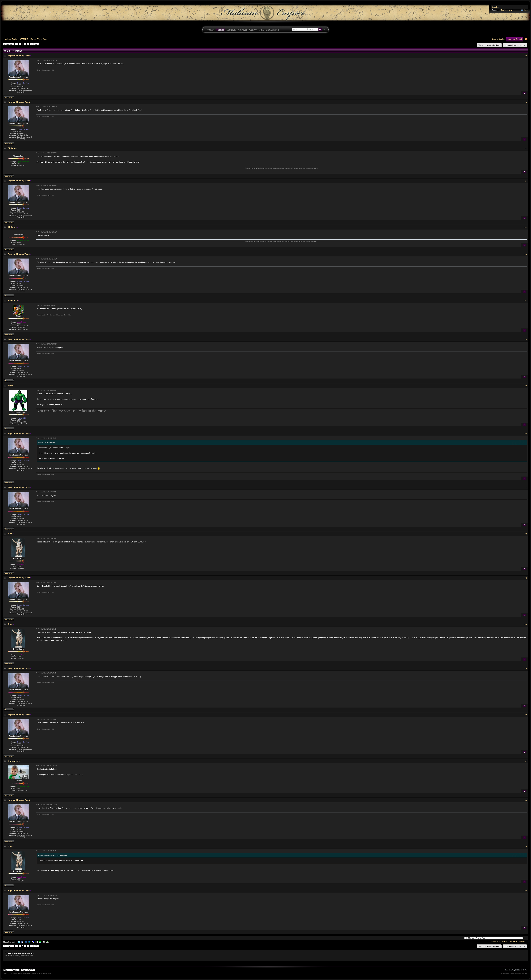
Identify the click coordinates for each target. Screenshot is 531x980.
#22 (526, 102)
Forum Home (17, 973)
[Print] (44, 942)
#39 (526, 846)
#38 (526, 800)
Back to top (9, 97)
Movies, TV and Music (38, 39)
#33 (526, 578)
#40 (526, 891)
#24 (526, 181)
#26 (526, 254)
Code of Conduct (498, 39)
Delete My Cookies (29, 973)
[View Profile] (30, 55)
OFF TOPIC (23, 39)
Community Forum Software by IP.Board (513, 973)
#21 (526, 56)
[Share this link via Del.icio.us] (33, 942)
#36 (526, 715)
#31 (526, 487)
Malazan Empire (11, 39)
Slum (10, 534)
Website (210, 29)
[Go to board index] (265, 12)
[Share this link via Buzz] (29, 942)
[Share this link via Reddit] (37, 942)
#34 (526, 624)
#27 (526, 301)
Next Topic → (523, 941)
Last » (36, 44)
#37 (526, 761)
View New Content (515, 39)
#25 (526, 227)
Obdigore (12, 148)
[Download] (47, 942)
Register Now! (507, 10)
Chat (261, 29)
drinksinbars (14, 761)
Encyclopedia (272, 29)
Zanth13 (11, 385)
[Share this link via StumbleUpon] (40, 942)
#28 (526, 339)
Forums (220, 29)
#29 (526, 386)
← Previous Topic (494, 941)
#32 (526, 534)
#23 (526, 148)
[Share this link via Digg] (26, 942)
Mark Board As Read (44, 973)
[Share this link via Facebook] (22, 942)
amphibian (13, 300)
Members (231, 29)
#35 (526, 668)
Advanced (324, 29)
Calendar (242, 29)
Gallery (253, 29)
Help (525, 10)
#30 (526, 433)
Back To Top (8, 973)
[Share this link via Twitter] (19, 942)
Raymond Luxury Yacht (19, 55)
